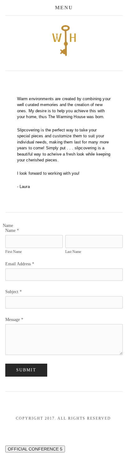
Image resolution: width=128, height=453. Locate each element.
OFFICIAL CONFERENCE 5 (35, 449)
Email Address (19, 264)
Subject (13, 291)
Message (14, 319)
